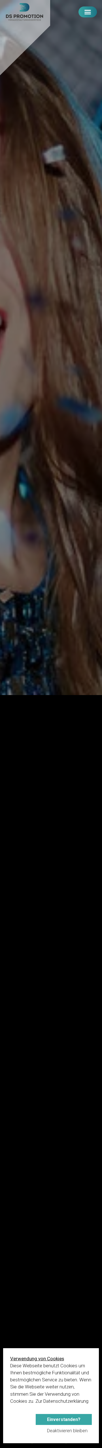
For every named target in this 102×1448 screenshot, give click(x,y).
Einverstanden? (63, 1419)
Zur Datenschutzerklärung (61, 1401)
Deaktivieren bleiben (67, 1430)
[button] (87, 12)
